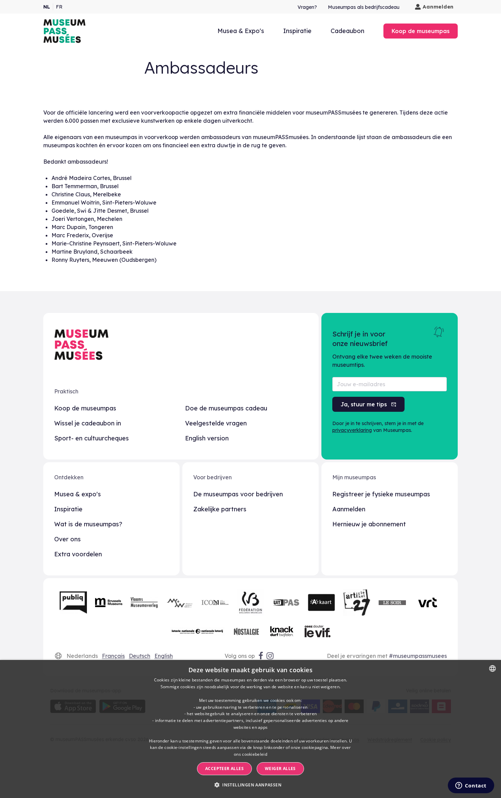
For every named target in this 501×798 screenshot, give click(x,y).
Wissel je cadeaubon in (87, 423)
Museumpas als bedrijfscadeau (363, 7)
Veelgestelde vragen (216, 423)
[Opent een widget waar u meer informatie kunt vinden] (470, 786)
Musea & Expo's (240, 31)
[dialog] (250, 729)
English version (207, 438)
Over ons (67, 539)
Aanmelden (438, 6)
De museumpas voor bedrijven (238, 494)
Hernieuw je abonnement (369, 524)
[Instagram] (270, 656)
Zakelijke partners (219, 509)
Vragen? (307, 7)
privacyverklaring (352, 430)
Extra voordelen (78, 554)
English (163, 655)
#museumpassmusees (418, 655)
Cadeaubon (347, 31)
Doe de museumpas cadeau (226, 408)
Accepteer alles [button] (224, 768)
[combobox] (492, 668)
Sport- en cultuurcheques (91, 438)
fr (59, 7)
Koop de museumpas (85, 408)
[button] (250, 785)
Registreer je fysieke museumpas (381, 494)
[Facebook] (261, 656)
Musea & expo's (77, 494)
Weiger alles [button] (280, 768)
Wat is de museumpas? (88, 524)
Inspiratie (297, 31)
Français (113, 655)
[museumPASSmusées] (64, 31)
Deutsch (139, 655)
